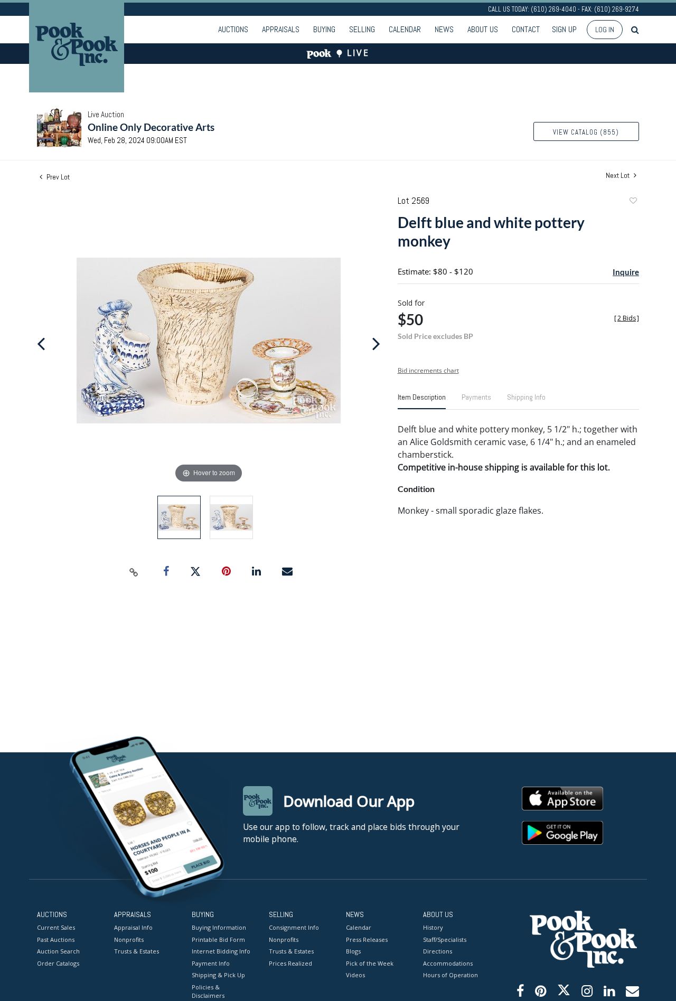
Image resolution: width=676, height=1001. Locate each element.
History (433, 927)
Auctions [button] (233, 29)
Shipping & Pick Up (218, 975)
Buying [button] (324, 29)
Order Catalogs (58, 963)
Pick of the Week (369, 963)
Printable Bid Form (218, 939)
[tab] (422, 401)
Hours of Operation (450, 975)
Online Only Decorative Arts (151, 127)
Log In (604, 29)
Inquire (626, 272)
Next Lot (618, 175)
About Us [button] (482, 29)
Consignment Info (294, 927)
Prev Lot (57, 177)
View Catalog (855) (586, 132)
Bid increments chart (428, 370)
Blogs (353, 951)
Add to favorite (632, 202)
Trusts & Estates (136, 951)
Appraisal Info (133, 927)
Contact (526, 29)
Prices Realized (290, 963)
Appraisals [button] (280, 29)
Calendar (405, 29)
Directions (437, 951)
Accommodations (448, 963)
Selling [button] (362, 29)
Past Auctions (55, 939)
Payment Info (211, 963)
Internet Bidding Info (221, 951)
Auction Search (58, 951)
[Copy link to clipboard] (134, 571)
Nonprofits (129, 939)
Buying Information (219, 927)
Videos (355, 975)
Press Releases (367, 939)
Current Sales (56, 927)
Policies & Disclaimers (208, 991)
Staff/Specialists (444, 939)
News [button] (444, 29)
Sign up (564, 29)
